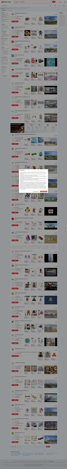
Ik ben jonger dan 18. (36, 191)
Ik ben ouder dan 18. (43, 191)
